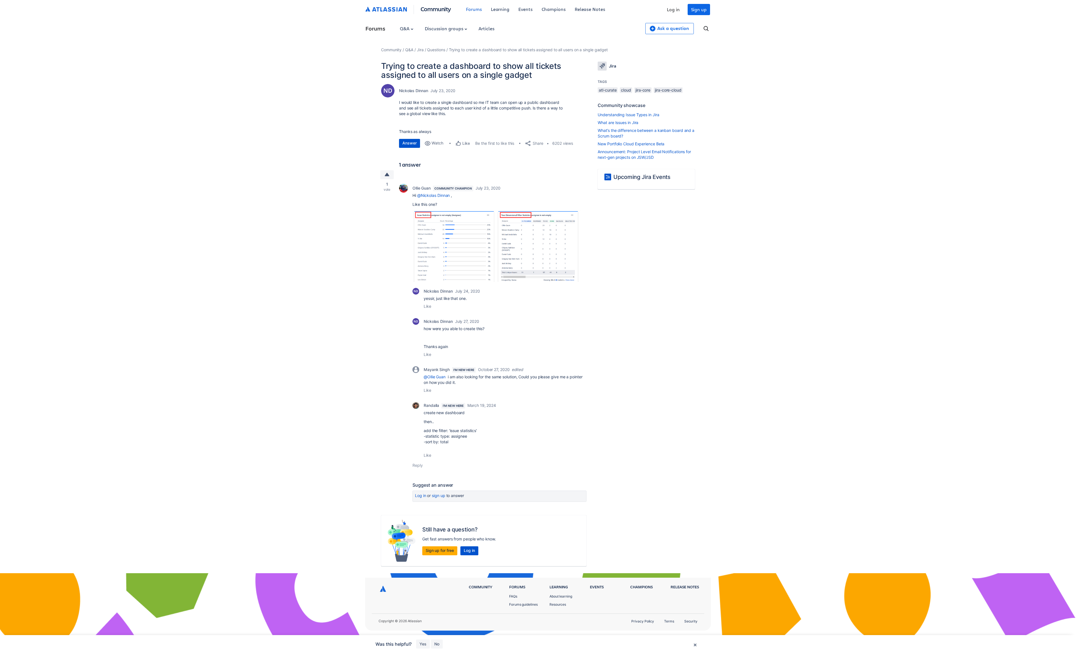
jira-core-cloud (668, 90)
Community (436, 9)
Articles (486, 28)
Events (525, 9)
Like (427, 306)
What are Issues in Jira (618, 122)
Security (690, 621)
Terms (669, 621)
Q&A (405, 28)
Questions (436, 49)
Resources (557, 604)
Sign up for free (440, 550)
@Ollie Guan (435, 376)
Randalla (431, 405)
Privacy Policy (642, 621)
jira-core (643, 90)
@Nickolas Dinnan (433, 195)
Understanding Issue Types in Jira (628, 114)
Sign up (699, 9)
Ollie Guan (421, 188)
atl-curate (607, 90)
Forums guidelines (523, 604)
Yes (422, 644)
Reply (417, 465)
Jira (420, 49)
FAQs (513, 596)
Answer (409, 143)
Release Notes (590, 9)
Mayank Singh (437, 369)
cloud (626, 90)
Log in (673, 9)
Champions (554, 9)
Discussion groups (445, 28)
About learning (560, 596)
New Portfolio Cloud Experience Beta (631, 143)
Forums (474, 9)
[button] (496, 246)
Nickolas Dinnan (413, 90)
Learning (500, 9)
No (436, 644)
